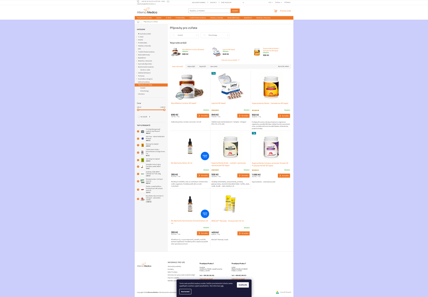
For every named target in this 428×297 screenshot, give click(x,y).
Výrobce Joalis (145, 70)
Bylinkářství (142, 58)
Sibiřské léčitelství (144, 73)
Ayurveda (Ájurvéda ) (145, 64)
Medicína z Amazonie (145, 61)
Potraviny (141, 76)
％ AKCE (140, 37)
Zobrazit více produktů (229, 60)
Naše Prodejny (226, 3)
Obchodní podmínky (199, 3)
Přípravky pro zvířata (145, 85)
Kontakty (213, 3)
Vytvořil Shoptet (285, 292)
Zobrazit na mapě (206, 279)
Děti (139, 49)
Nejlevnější (191, 66)
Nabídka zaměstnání (174, 281)
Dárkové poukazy (144, 82)
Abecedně (213, 66)
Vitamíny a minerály (144, 46)
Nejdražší (203, 66)
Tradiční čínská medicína (146, 52)
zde (222, 286)
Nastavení (185, 291)
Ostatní (142, 88)
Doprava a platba (173, 278)
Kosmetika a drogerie (145, 79)
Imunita (140, 40)
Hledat (235, 11)
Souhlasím (243, 285)
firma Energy (144, 91)
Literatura (141, 94)
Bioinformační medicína (146, 67)
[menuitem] (144, 18)
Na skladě (145, 117)
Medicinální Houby (144, 55)
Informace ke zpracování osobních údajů (181, 275)
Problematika (142, 43)
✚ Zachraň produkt (144, 34)
